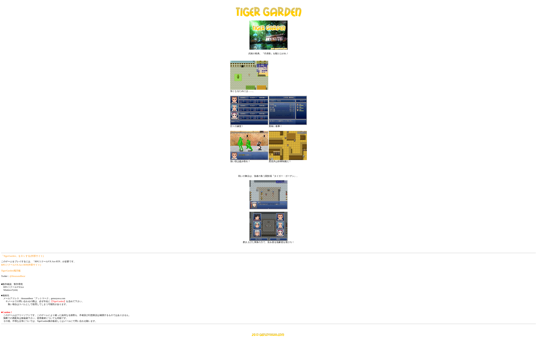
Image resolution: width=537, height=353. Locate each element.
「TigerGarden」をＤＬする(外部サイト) (22, 256)
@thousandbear (17, 276)
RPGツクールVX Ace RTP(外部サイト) (21, 264)
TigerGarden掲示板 (11, 270)
